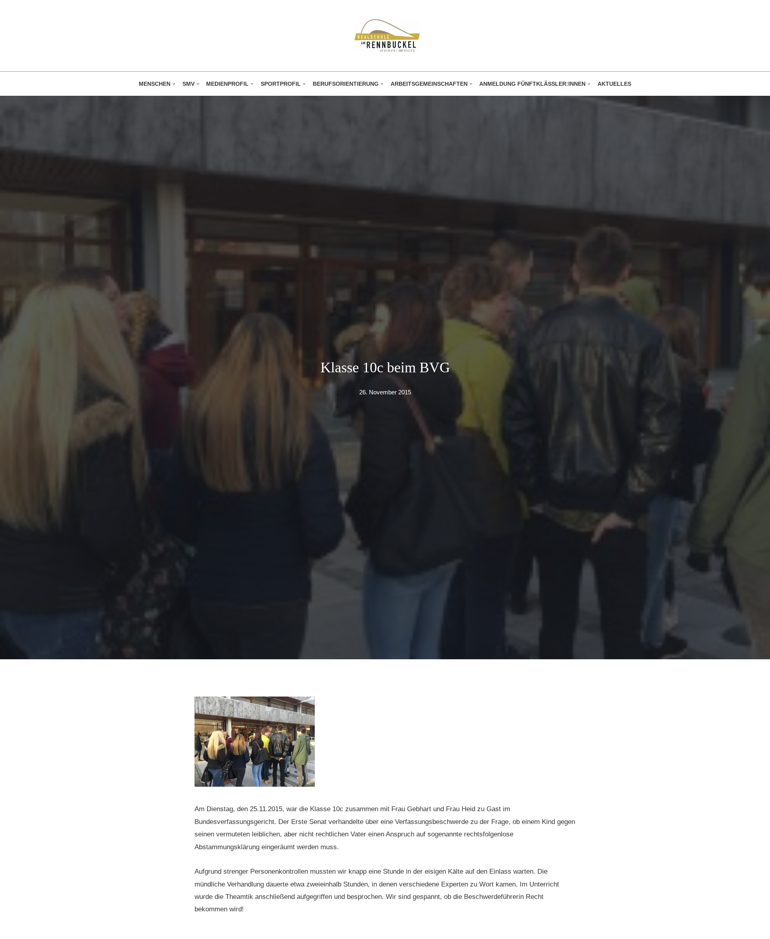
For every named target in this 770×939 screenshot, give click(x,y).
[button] (173, 84)
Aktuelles (614, 84)
